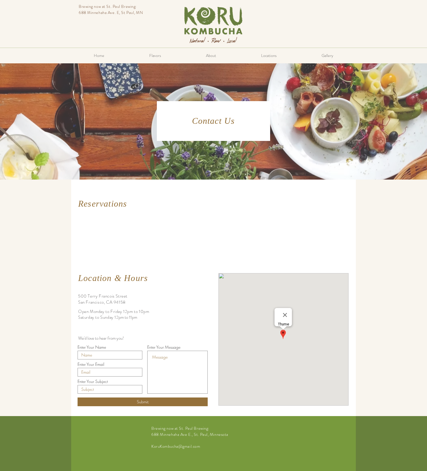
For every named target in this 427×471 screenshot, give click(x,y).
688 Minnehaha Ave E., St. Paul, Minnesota (189, 434)
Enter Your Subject (93, 381)
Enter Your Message (163, 347)
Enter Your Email (91, 364)
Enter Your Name (92, 347)
